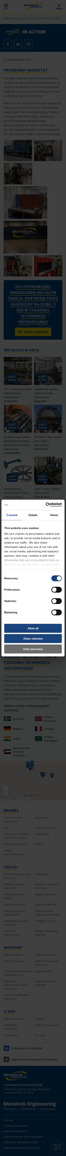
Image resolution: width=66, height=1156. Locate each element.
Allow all (32, 628)
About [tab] (54, 514)
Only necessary (33, 648)
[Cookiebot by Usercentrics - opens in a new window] (46, 504)
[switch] (56, 589)
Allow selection (33, 638)
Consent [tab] (11, 514)
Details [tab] (33, 514)
